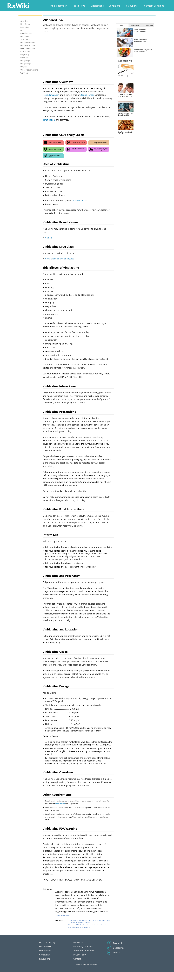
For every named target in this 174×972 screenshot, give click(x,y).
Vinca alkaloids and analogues (59, 258)
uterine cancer (87, 95)
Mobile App (78, 942)
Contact (77, 958)
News (122, 25)
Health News (78, 5)
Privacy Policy (79, 954)
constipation (49, 119)
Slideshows (148, 25)
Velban (48, 237)
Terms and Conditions (83, 950)
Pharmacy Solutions (153, 5)
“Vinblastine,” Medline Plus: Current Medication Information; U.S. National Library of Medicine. (88, 926)
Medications (97, 5)
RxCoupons (131, 5)
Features (135, 25)
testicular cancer (51, 95)
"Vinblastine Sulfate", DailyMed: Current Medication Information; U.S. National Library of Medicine (89, 921)
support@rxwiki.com (62, 915)
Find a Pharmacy (58, 5)
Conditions (114, 5)
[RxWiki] (18, 5)
